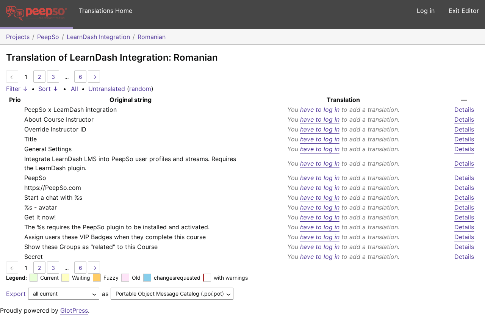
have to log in (320, 109)
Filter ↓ (17, 88)
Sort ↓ (48, 88)
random (140, 88)
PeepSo (48, 37)
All (74, 88)
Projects (18, 37)
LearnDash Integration (98, 37)
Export (16, 294)
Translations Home (105, 10)
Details (464, 109)
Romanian (152, 37)
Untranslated (106, 88)
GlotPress (74, 310)
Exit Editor (464, 10)
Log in (426, 10)
